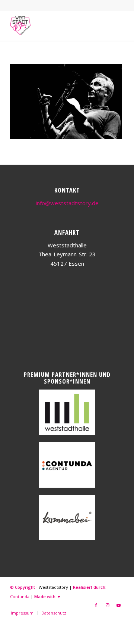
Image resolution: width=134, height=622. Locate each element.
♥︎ (59, 596)
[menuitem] (22, 613)
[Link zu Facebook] (96, 605)
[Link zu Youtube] (118, 605)
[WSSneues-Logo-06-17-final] (55, 26)
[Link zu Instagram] (107, 605)
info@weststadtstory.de (67, 203)
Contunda (19, 596)
